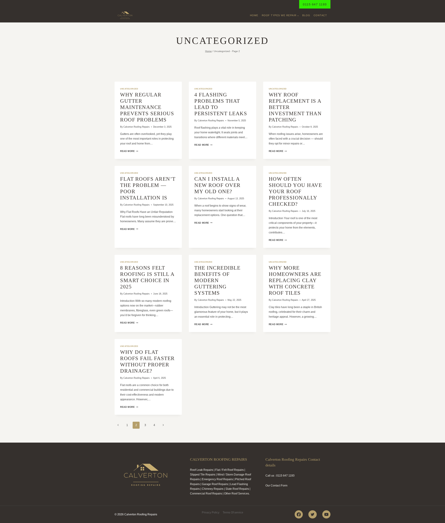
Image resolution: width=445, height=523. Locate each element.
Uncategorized (129, 89)
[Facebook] (299, 514)
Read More (129, 151)
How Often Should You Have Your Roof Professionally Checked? (295, 191)
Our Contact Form (276, 485)
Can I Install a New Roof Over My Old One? (217, 185)
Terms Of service (233, 512)
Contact (320, 15)
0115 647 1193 (315, 4)
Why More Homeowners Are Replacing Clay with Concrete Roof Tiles (295, 280)
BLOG (306, 15)
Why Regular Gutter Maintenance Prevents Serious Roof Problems (147, 107)
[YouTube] (326, 514)
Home (254, 15)
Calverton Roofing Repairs (136, 126)
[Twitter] (312, 514)
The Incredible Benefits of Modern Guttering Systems (217, 280)
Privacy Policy (210, 512)
